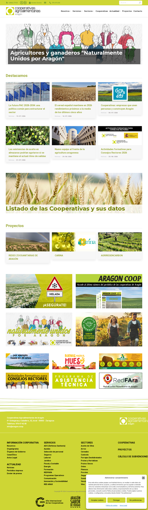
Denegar (116, 500)
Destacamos (17, 75)
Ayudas (47, 449)
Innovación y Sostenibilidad (56, 481)
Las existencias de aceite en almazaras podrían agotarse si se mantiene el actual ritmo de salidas (27, 153)
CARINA (59, 255)
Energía (47, 466)
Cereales (85, 452)
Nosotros (11, 446)
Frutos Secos (87, 464)
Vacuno (84, 481)
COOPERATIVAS (126, 442)
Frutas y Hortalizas (89, 461)
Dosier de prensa (14, 473)
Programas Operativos (54, 475)
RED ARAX (48, 484)
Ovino (83, 466)
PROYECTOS (125, 449)
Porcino (84, 472)
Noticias (11, 116)
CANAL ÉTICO (13, 3)
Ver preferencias (135, 500)
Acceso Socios (36, 3)
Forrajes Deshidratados (91, 458)
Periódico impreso (15, 470)
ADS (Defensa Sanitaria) (54, 446)
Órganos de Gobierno (16, 452)
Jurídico (47, 461)
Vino (83, 484)
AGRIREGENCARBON (112, 255)
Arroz (83, 449)
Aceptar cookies (97, 500)
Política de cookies (111, 505)
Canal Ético (12, 455)
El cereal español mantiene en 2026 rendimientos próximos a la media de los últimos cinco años (73, 109)
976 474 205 (56, 3)
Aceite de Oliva (87, 446)
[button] (143, 478)
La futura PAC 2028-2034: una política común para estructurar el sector (27, 109)
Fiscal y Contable (51, 464)
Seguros (47, 455)
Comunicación (50, 478)
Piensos (84, 469)
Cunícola (84, 455)
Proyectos (15, 225)
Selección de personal (53, 452)
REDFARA (48, 472)
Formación (48, 469)
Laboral (47, 458)
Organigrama (12, 449)
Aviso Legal (123, 505)
